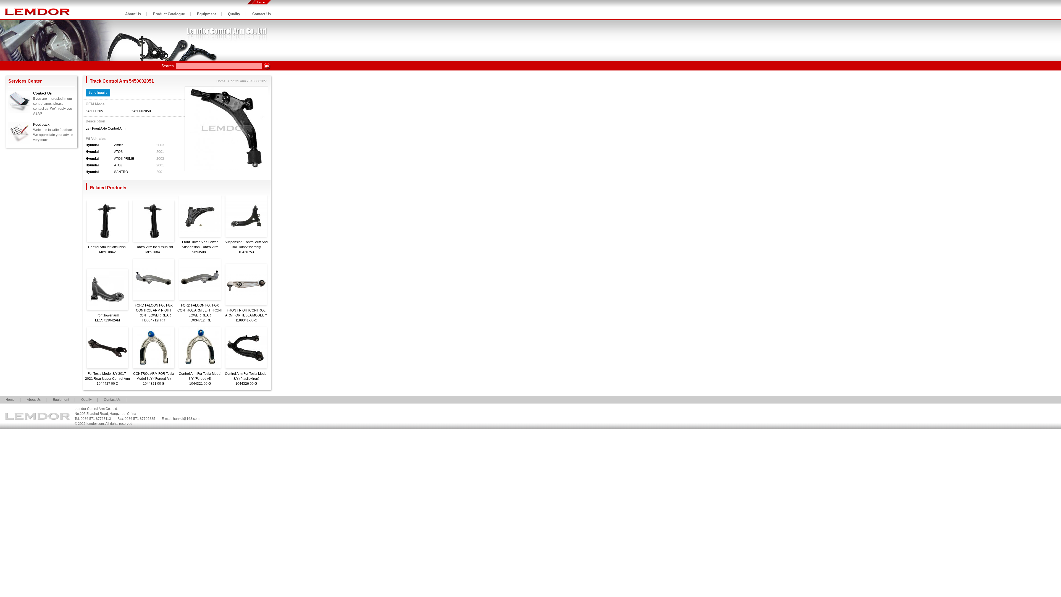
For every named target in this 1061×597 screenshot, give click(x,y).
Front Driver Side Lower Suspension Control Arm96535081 (200, 247)
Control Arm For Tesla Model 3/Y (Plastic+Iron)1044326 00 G (246, 379)
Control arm (237, 81)
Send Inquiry (97, 93)
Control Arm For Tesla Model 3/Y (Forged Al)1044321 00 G (200, 379)
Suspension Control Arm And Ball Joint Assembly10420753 (246, 247)
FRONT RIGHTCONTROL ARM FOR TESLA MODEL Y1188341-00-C (246, 315)
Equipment (206, 14)
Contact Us (261, 14)
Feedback (41, 124)
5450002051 (258, 81)
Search (167, 66)
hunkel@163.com (186, 419)
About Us (133, 14)
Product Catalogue (169, 14)
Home (220, 81)
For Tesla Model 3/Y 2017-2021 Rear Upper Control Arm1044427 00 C (107, 379)
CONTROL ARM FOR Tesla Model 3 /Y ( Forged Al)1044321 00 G (153, 379)
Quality (234, 14)
